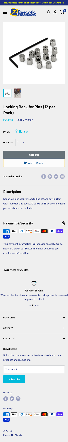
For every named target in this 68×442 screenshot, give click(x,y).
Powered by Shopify (12, 435)
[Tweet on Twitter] (56, 176)
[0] (62, 12)
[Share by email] (62, 176)
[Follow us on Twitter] (12, 398)
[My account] (55, 12)
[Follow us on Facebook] (5, 398)
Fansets (8, 120)
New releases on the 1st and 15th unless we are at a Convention (34, 2)
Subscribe (14, 379)
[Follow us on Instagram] (18, 398)
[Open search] (49, 12)
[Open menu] (5, 12)
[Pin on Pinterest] (50, 176)
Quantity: (8, 142)
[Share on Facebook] (43, 176)
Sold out (34, 154)
